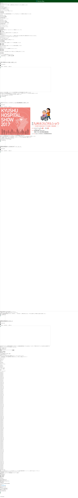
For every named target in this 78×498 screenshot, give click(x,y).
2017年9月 (1, 452)
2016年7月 (1, 466)
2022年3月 (1, 401)
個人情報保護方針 (4, 479)
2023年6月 (1, 391)
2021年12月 (2, 404)
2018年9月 (1, 440)
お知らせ (9, 66)
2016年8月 (1, 465)
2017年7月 (1, 454)
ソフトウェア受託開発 (8, 472)
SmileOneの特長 (3, 15)
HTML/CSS (2, 359)
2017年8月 (1, 453)
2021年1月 (1, 415)
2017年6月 (1, 455)
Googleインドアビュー (36, 470)
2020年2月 (1, 426)
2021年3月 (1, 413)
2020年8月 (1, 420)
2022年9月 (1, 396)
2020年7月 (1, 421)
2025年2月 (1, 381)
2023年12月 (2, 386)
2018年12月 (2, 437)
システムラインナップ (4, 18)
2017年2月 (1, 459)
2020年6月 (1, 422)
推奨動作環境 (3, 17)
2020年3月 (1, 425)
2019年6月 (1, 432)
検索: (1, 350)
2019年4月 (1, 434)
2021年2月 (1, 414)
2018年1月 (1, 448)
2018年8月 (1, 441)
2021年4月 (1, 412)
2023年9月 (1, 389)
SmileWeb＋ (6, 66)
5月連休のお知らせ (3, 354)
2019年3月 (1, 435)
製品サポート (3, 33)
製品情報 (2, 471)
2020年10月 (2, 418)
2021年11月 (2, 405)
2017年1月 (1, 460)
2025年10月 (2, 378)
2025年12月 (2, 377)
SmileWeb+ (2, 19)
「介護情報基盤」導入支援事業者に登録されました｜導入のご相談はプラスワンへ (13, 356)
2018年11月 (2, 438)
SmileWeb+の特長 (3, 20)
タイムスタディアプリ (3, 25)
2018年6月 (1, 443)
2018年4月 (1, 445)
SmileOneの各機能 (4, 16)
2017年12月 (2, 449)
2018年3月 (1, 446)
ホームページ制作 (15, 472)
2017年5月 (1, 456)
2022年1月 (1, 403)
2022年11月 (2, 395)
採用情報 (2, 49)
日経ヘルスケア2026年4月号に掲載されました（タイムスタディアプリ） (12, 355)
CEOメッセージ (3, 46)
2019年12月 (2, 427)
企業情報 (2, 43)
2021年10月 (2, 406)
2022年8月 (1, 397)
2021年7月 (1, 409)
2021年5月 (1, 411)
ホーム (2, 470)
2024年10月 (2, 383)
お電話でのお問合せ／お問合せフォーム (7, 39)
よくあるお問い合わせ (4, 38)
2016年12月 (2, 461)
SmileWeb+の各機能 (4, 21)
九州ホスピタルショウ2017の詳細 (5, 139)
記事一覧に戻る (2, 469)
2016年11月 (2, 462)
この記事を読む (3, 96)
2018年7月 (1, 442)
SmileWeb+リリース (14, 470)
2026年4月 (1, 374)
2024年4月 (1, 385)
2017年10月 (2, 451)
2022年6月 (1, 398)
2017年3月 (1, 458)
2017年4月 (1, 457)
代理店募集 (3, 40)
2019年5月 (1, 433)
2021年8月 (1, 408)
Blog (1, 477)
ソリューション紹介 (28, 470)
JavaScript (1, 360)
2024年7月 (1, 384)
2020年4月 (1, 424)
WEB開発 (2, 31)
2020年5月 (1, 423)
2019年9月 (1, 429)
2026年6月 (1, 373)
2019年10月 (2, 428)
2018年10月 (2, 439)
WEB (2, 30)
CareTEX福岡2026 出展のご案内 (5, 353)
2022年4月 (1, 400)
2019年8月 (1, 430)
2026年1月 (1, 376)
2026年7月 (1, 372)
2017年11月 (2, 450)
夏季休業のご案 (2, 352)
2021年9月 (1, 407)
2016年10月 (2, 463)
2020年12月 (2, 416)
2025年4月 (1, 380)
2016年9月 (1, 464)
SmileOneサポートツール (5, 37)
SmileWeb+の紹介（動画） (5, 22)
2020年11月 (2, 417)
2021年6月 (1, 410)
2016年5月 (1, 468)
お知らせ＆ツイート (7, 470)
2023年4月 (1, 393)
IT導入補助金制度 (21, 470)
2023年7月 (1, 390)
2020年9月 (1, 419)
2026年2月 (1, 375)
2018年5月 (1, 444)
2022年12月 (2, 394)
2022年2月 (1, 402)
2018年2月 (1, 447)
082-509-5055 (4, 485)
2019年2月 (1, 436)
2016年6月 (1, 467)
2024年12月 (2, 382)
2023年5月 (1, 392)
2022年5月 (1, 399)
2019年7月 (1, 431)
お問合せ (2, 52)
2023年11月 (2, 387)
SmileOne (1, 14)
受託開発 (2, 27)
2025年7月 (1, 379)
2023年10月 (2, 388)
